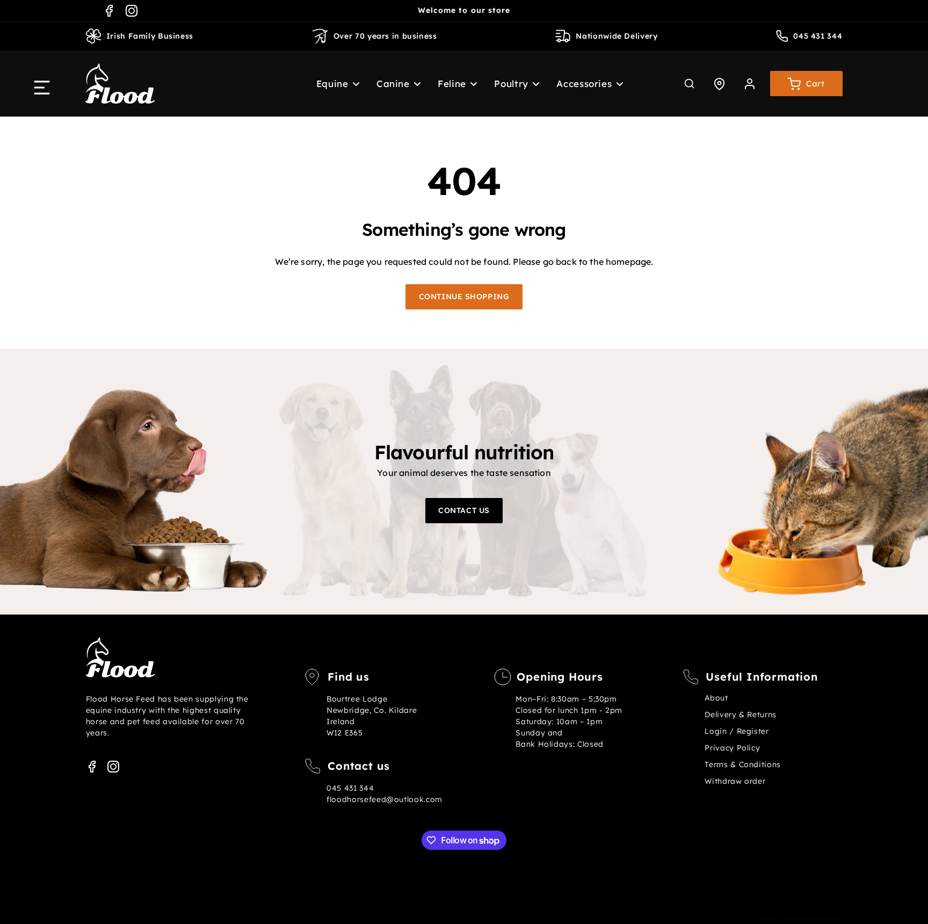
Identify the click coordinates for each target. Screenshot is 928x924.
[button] (332, 83)
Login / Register (737, 731)
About (716, 698)
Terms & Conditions (742, 764)
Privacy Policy (732, 747)
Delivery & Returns (740, 714)
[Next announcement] (594, 10)
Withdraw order (735, 781)
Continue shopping (464, 296)
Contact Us (464, 510)
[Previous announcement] (334, 10)
